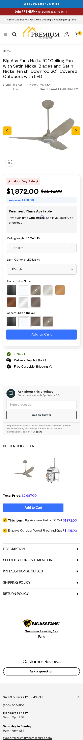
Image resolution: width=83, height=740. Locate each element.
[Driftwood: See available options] (48, 290)
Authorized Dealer (17, 19)
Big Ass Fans (18, 87)
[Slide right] (76, 130)
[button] (5, 34)
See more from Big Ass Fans (41, 634)
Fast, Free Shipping (41, 19)
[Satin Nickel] (35, 290)
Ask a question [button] (41, 671)
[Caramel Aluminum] (60, 290)
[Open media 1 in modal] (41, 130)
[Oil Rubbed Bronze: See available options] (35, 302)
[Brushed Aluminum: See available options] (23, 302)
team (39, 431)
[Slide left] (7, 130)
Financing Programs (65, 19)
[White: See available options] (23, 290)
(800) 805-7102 (13, 705)
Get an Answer (41, 415)
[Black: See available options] (11, 290)
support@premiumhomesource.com (27, 738)
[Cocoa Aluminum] (11, 302)
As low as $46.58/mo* (37, 228)
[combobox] (42, 248)
